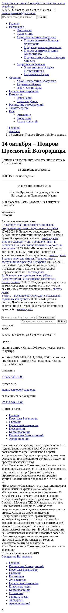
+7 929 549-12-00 (12, 376)
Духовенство (17, 579)
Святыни (15, 421)
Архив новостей (19, 438)
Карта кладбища (19, 432)
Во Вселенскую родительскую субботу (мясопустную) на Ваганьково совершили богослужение (28, 279)
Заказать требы (18, 596)
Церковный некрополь (23, 425)
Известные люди (20, 586)
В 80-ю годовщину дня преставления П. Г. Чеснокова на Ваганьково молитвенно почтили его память (32, 245)
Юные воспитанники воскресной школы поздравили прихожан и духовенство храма (30, 226)
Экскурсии (16, 600)
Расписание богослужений (26, 435)
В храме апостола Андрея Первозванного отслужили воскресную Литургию (28, 260)
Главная (14, 415)
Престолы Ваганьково (23, 418)
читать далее (50, 238)
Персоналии (17, 428)
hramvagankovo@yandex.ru (19, 13)
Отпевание (16, 593)
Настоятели (16, 576)
